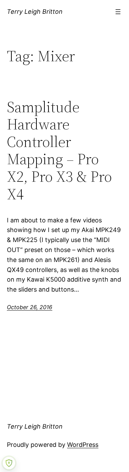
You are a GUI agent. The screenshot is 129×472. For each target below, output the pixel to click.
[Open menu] (118, 12)
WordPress (82, 444)
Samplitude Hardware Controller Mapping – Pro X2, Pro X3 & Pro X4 (59, 150)
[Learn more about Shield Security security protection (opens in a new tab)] (9, 463)
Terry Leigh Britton (35, 11)
